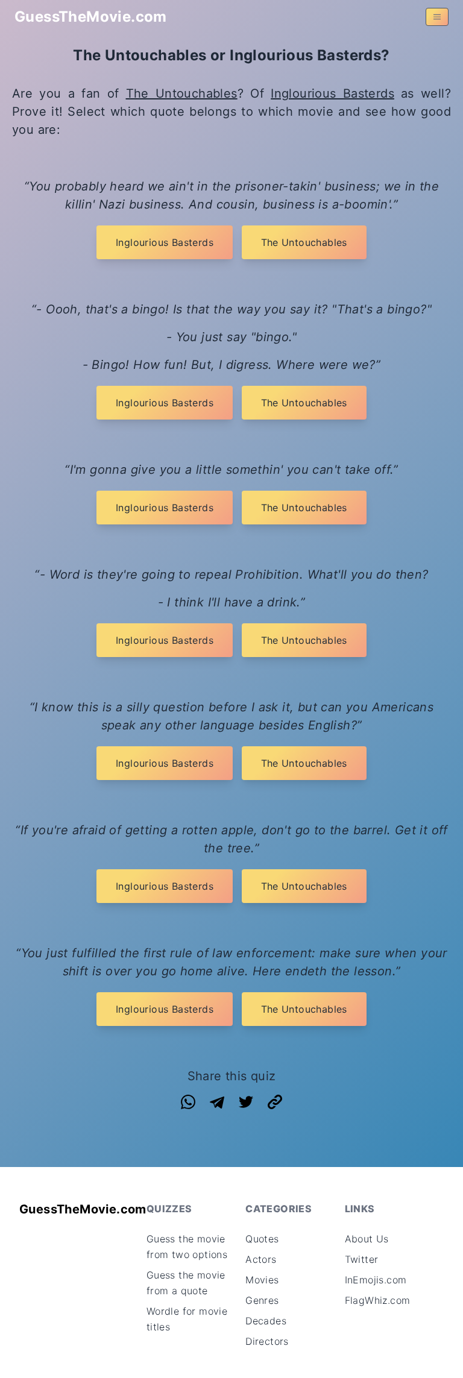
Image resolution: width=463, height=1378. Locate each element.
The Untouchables (182, 93)
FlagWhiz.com (378, 1300)
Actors (260, 1259)
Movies (262, 1280)
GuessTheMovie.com (90, 16)
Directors (267, 1341)
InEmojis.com (376, 1280)
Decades (265, 1321)
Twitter (362, 1259)
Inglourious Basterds (332, 93)
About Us (367, 1239)
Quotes (262, 1239)
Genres (262, 1300)
